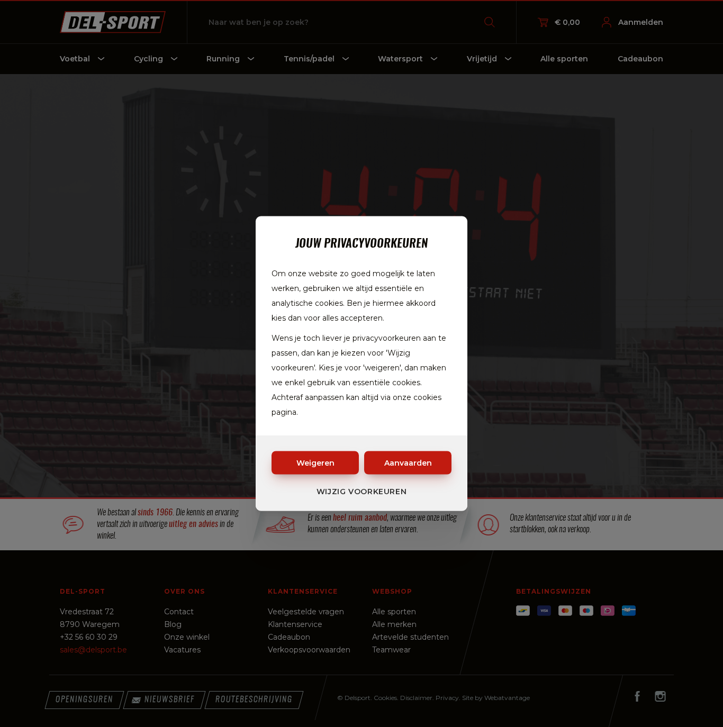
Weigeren (315, 463)
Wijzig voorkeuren (362, 491)
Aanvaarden (408, 463)
